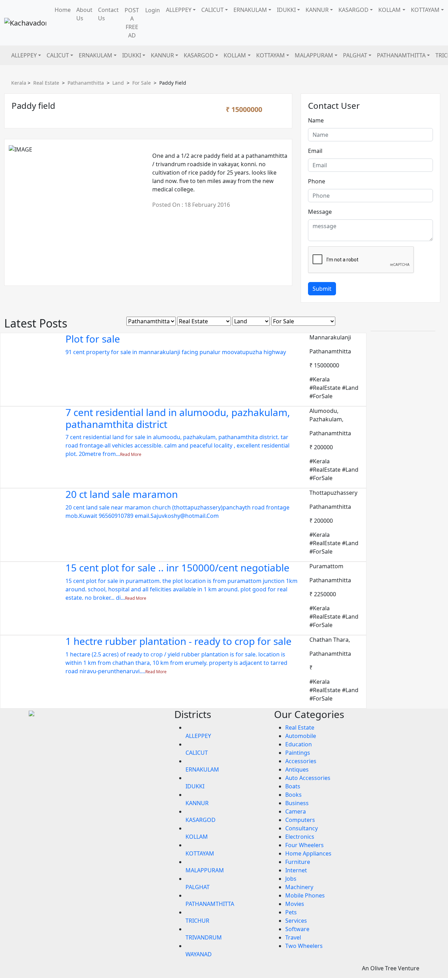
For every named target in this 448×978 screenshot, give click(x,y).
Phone (316, 181)
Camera (295, 811)
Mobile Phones (305, 895)
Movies (294, 904)
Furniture (297, 862)
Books (293, 794)
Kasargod (353, 10)
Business (297, 803)
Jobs (290, 878)
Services (296, 920)
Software (297, 929)
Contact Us (108, 14)
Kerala (18, 82)
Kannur (317, 10)
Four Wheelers (304, 845)
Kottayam (425, 10)
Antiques (297, 769)
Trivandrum (204, 937)
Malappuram (314, 55)
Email (315, 151)
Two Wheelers (304, 946)
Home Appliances (308, 853)
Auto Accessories (307, 778)
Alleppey (178, 10)
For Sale (141, 82)
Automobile (300, 736)
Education (298, 744)
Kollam (389, 10)
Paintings (297, 753)
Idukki (286, 10)
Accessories (300, 761)
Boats (292, 786)
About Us (84, 14)
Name (316, 120)
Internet (296, 870)
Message (320, 212)
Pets (291, 912)
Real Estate (46, 82)
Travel (293, 937)
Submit (322, 289)
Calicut (212, 10)
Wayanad (199, 954)
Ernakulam (250, 10)
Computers (300, 820)
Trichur (197, 920)
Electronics (299, 836)
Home (63, 10)
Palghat (355, 55)
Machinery (299, 887)
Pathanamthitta (401, 55)
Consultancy (301, 828)
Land (118, 82)
